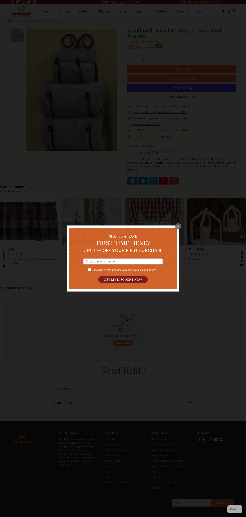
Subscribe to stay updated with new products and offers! (124, 269)
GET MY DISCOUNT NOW (123, 279)
